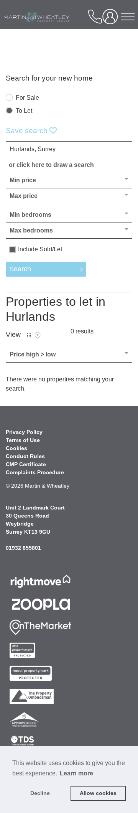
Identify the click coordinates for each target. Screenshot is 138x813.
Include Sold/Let (40, 249)
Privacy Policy (24, 432)
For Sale (27, 98)
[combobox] (69, 149)
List (29, 335)
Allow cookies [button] (98, 793)
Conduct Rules (25, 456)
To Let (24, 111)
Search (20, 269)
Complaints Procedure (35, 472)
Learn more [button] (76, 773)
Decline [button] (40, 793)
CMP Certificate (26, 464)
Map (37, 335)
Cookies (16, 448)
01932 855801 (23, 548)
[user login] (111, 19)
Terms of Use (23, 440)
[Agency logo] (51, 28)
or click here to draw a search (51, 165)
